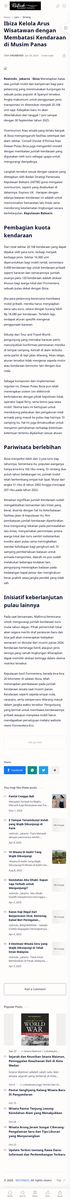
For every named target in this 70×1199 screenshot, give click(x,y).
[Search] (64, 6)
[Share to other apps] (55, 770)
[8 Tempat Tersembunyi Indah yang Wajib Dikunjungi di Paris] (59, 825)
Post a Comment (35, 989)
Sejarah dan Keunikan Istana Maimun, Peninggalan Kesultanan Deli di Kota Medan (37, 1061)
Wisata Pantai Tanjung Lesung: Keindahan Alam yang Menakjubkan (35, 1111)
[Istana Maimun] (33, 1051)
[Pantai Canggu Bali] (59, 801)
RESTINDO (22, 1180)
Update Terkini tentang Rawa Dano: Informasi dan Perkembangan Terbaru (37, 1152)
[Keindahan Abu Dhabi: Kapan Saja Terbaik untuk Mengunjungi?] (59, 885)
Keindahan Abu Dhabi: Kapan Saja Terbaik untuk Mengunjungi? (28, 884)
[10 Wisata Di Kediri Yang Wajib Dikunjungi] (59, 857)
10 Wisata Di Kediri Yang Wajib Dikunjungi (25, 854)
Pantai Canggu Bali (21, 796)
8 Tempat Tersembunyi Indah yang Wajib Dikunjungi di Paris (28, 824)
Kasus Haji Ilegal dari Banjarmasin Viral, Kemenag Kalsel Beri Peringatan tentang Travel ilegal (27, 916)
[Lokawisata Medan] (55, 1051)
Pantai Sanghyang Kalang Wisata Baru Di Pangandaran (37, 1092)
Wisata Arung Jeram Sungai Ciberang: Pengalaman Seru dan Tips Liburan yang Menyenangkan (37, 1131)
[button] (57, 6)
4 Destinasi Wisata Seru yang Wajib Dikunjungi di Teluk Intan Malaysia (28, 948)
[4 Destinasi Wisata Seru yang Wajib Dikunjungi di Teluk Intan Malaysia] (59, 949)
